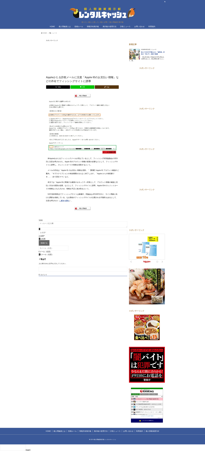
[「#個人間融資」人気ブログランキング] (82, 95)
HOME (45, 33)
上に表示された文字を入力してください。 (53, 263)
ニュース (54, 33)
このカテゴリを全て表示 (147, 416)
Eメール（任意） (45, 252)
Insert (28, 450)
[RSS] (164, 2)
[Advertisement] (64, 57)
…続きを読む (65, 201)
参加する (160, 417)
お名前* (42, 236)
